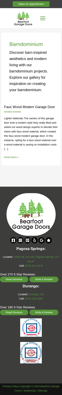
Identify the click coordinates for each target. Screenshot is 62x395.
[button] (31, 4)
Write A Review (44, 279)
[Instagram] (20, 240)
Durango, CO (36, 294)
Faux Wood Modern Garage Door (29, 107)
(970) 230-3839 (34, 298)
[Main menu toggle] (43, 18)
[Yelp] (34, 240)
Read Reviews (14, 279)
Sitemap (42, 390)
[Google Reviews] (49, 240)
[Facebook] (13, 240)
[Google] (41, 240)
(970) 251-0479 (34, 265)
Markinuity (30, 390)
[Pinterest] (27, 240)
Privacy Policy (11, 386)
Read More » (11, 157)
